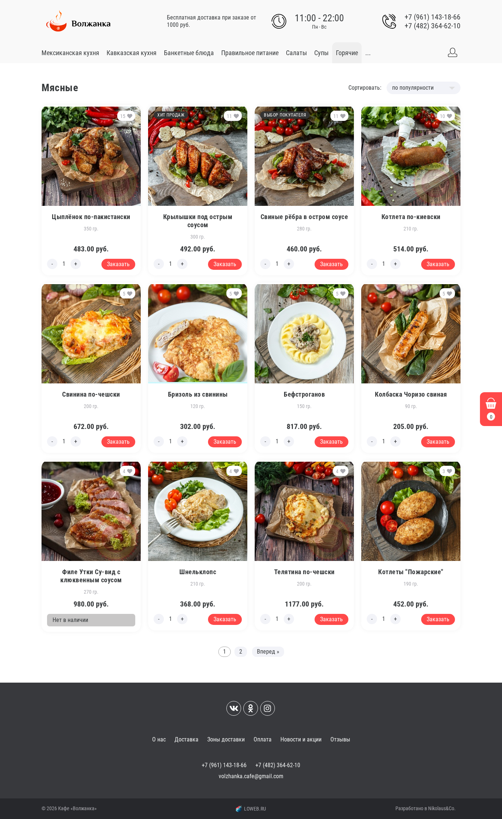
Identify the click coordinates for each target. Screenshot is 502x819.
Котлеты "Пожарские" (411, 572)
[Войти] (452, 52)
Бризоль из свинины (198, 394)
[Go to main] (78, 21)
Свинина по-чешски (91, 394)
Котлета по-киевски (411, 217)
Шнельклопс (197, 572)
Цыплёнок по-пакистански (91, 217)
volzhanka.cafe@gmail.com (251, 776)
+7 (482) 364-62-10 (432, 25)
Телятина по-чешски (304, 572)
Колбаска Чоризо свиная (411, 394)
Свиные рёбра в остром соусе (304, 217)
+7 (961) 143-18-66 (432, 16)
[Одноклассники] (250, 708)
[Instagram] (267, 708)
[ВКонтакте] (233, 708)
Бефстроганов (304, 394)
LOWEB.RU (255, 809)
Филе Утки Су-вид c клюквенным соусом (91, 576)
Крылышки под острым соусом (198, 221)
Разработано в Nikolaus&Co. (425, 808)
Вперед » (268, 651)
